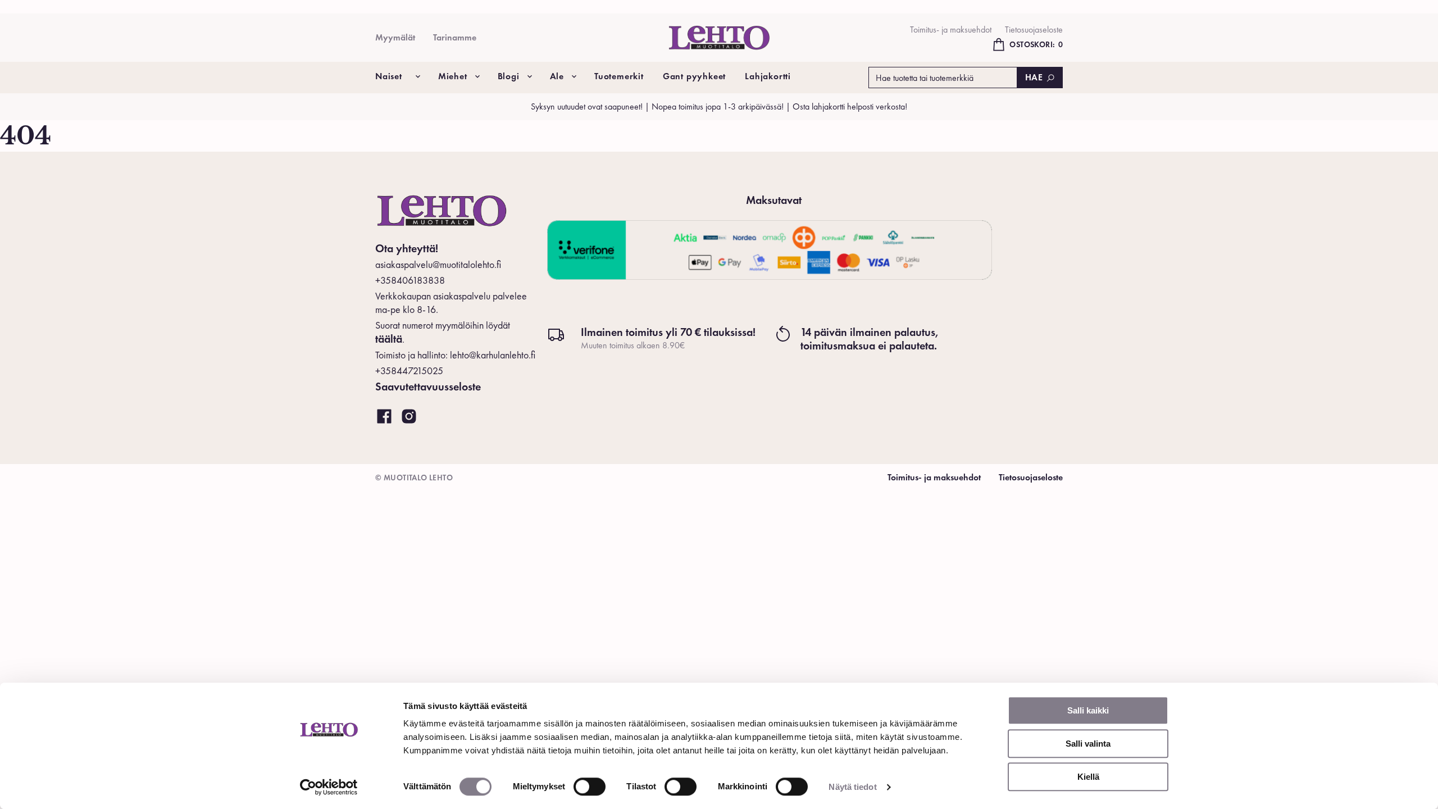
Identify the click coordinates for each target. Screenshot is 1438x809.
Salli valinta (1088, 743)
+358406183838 (410, 280)
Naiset (388, 76)
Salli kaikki (1088, 710)
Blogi (509, 76)
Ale (557, 76)
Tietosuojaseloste (1034, 29)
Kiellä (1088, 776)
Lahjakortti (768, 76)
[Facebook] (384, 416)
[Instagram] (409, 416)
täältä (388, 338)
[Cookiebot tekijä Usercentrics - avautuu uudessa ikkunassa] (329, 787)
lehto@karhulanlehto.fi (492, 354)
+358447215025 (409, 370)
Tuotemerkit (619, 76)
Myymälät (395, 37)
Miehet (452, 76)
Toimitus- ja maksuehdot (950, 29)
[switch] (590, 787)
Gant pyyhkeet (694, 76)
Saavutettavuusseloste (428, 386)
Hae (1034, 77)
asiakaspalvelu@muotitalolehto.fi (438, 264)
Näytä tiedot (852, 787)
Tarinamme (454, 37)
